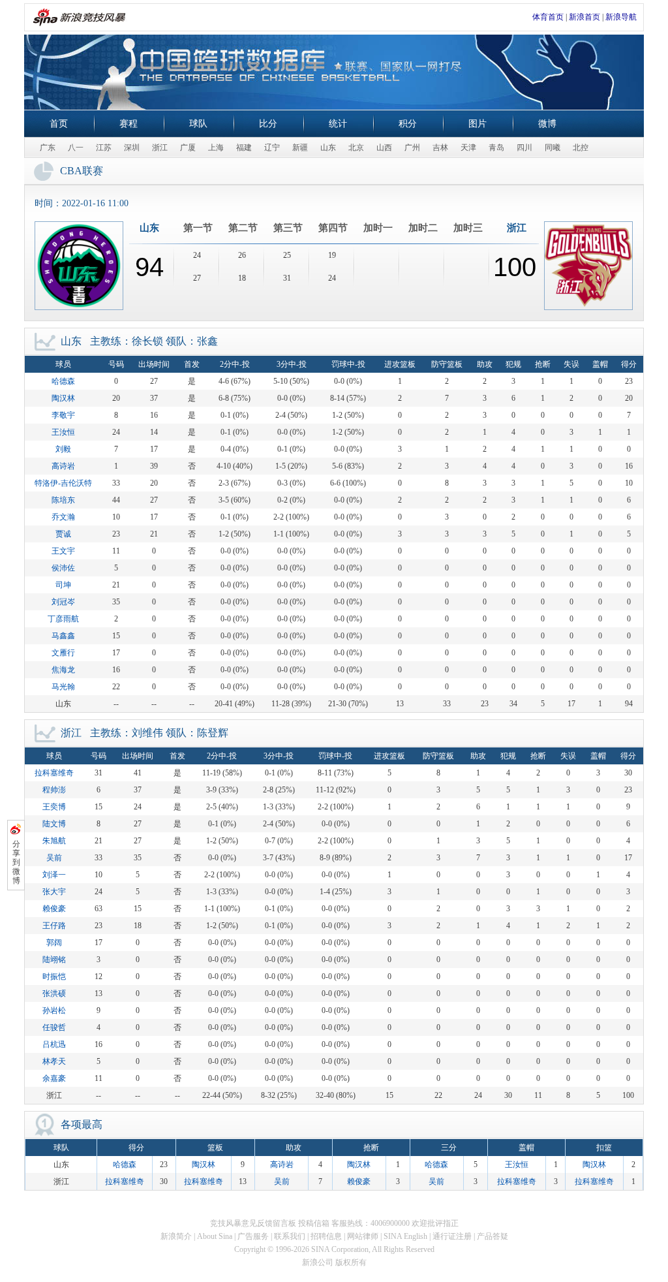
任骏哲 (54, 1027)
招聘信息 (326, 1236)
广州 (412, 147)
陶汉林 (63, 398)
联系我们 (289, 1236)
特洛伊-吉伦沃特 (63, 483)
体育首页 (548, 17)
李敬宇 (63, 415)
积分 (408, 124)
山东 (328, 147)
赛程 (128, 124)
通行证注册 (452, 1236)
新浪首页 (584, 17)
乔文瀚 (63, 517)
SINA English (405, 1236)
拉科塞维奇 (54, 772)
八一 (76, 147)
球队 (198, 124)
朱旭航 (54, 840)
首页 (59, 124)
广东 (47, 147)
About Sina (214, 1236)
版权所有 (351, 1262)
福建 (244, 147)
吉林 (440, 147)
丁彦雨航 (63, 618)
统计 (338, 124)
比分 (268, 124)
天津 (468, 147)
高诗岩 (63, 466)
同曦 (552, 147)
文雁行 (63, 652)
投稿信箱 (313, 1223)
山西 (384, 147)
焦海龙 (63, 669)
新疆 (300, 147)
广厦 (188, 147)
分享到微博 (16, 862)
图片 (477, 124)
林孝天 (54, 1061)
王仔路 (54, 925)
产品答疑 (492, 1236)
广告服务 (253, 1236)
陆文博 (54, 823)
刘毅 (63, 449)
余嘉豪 (54, 1078)
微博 (547, 124)
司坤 (63, 584)
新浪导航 (621, 17)
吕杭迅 (54, 1044)
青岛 (496, 147)
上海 (216, 147)
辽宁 (272, 147)
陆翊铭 (54, 959)
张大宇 (54, 891)
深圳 (132, 147)
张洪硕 (54, 993)
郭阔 (54, 942)
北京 (356, 147)
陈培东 (63, 500)
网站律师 (362, 1236)
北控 (580, 147)
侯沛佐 (63, 567)
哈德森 (63, 381)
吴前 (54, 857)
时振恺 (54, 976)
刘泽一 (54, 874)
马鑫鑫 (63, 635)
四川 (524, 147)
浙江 (160, 147)
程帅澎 (54, 789)
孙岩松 (54, 1010)
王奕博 (54, 806)
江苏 (104, 147)
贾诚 (63, 534)
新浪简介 (176, 1236)
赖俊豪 (54, 908)
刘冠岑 (63, 601)
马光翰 (63, 686)
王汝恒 (63, 432)
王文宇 (63, 550)
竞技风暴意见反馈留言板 (253, 1223)
